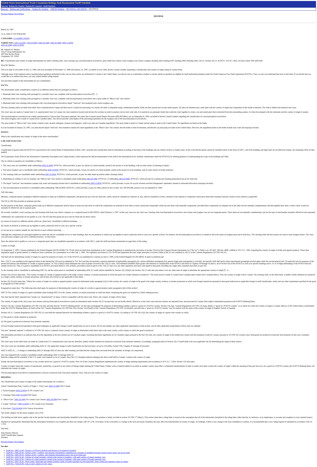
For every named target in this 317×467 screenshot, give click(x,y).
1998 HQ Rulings (57, 9)
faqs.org (4, 6)
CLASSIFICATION (21, 38)
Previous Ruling (7, 14)
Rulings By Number (17, 6)
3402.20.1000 (43, 43)
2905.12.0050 (67, 43)
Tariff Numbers (49, 6)
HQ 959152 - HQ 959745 (76, 9)
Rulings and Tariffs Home (20, 9)
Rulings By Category (34, 6)
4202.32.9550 (18, 45)
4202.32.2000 (6, 45)
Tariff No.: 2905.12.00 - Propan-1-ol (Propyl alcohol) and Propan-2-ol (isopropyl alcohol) (41, 450)
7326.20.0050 (31, 43)
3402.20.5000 (55, 43)
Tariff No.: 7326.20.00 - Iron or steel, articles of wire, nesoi (29, 464)
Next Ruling (19, 14)
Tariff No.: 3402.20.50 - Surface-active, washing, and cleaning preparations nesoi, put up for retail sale (46, 455)
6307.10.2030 (19, 43)
